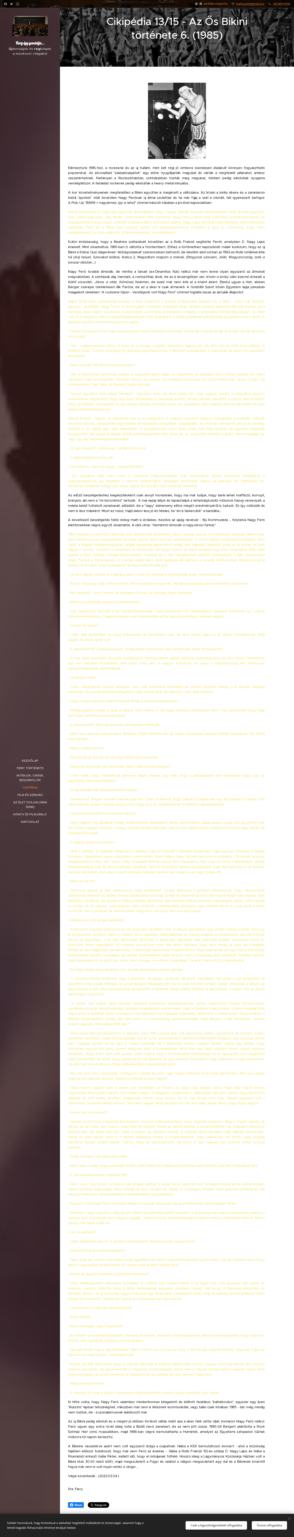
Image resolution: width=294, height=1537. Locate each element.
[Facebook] (5, 4)
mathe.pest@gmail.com (250, 4)
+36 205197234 (281, 4)
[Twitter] (11, 4)
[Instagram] (17, 4)
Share (78, 1505)
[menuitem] (30, 760)
